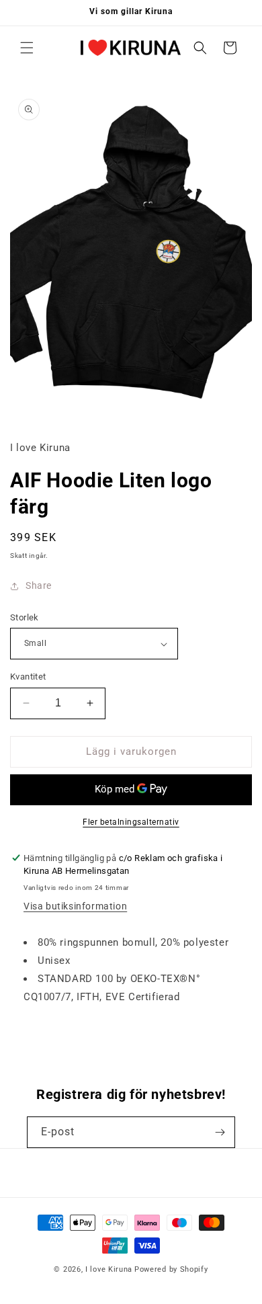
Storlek (24, 617)
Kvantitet (28, 676)
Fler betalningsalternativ (131, 822)
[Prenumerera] (219, 1132)
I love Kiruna (108, 1269)
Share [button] (39, 585)
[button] (27, 48)
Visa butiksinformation (75, 906)
